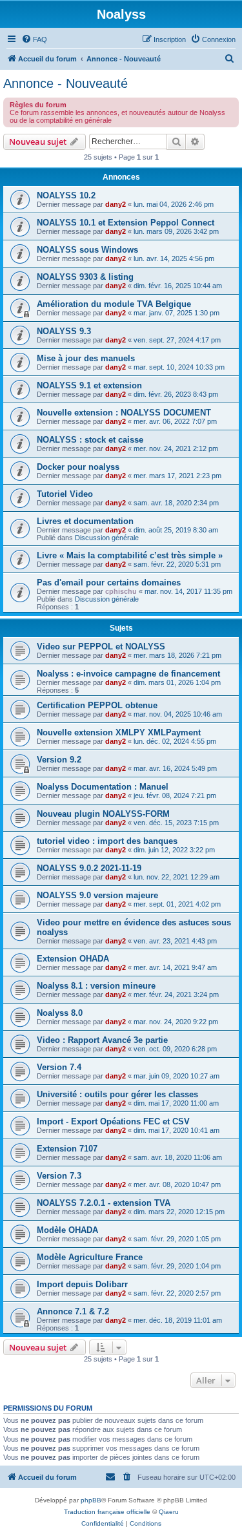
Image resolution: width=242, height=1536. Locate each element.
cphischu (121, 591)
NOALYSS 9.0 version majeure (97, 895)
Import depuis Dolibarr (82, 1284)
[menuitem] (34, 39)
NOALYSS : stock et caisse (90, 440)
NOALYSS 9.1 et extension (89, 385)
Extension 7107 (67, 1148)
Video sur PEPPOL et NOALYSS (101, 646)
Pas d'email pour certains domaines (109, 582)
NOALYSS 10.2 (66, 195)
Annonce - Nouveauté (65, 83)
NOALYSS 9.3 (64, 331)
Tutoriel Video (65, 494)
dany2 (115, 204)
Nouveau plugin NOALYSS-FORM (103, 814)
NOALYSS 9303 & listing (85, 277)
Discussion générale (107, 538)
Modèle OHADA (67, 1230)
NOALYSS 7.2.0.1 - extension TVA (103, 1203)
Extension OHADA (73, 958)
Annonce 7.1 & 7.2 (73, 1311)
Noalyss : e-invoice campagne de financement (128, 674)
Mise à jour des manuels (86, 358)
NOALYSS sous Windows (87, 250)
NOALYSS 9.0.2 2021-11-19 (89, 868)
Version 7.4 (59, 1067)
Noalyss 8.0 (60, 1013)
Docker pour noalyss (78, 467)
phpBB (91, 1500)
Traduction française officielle (107, 1511)
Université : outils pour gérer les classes (117, 1094)
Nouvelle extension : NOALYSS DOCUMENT (124, 412)
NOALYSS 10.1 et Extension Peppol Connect (125, 222)
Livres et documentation (85, 521)
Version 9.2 (59, 759)
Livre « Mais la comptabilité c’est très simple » (130, 555)
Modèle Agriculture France (90, 1257)
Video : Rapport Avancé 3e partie (102, 1040)
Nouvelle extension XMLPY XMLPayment (119, 732)
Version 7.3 (59, 1176)
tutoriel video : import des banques (107, 841)
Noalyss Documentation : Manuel (102, 787)
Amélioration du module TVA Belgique (114, 304)
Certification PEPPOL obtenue (97, 705)
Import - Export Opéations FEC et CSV (113, 1121)
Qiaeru (169, 1511)
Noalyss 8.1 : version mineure (96, 986)
